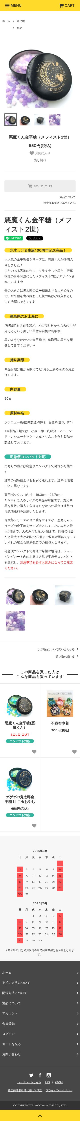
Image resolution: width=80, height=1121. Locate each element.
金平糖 (21, 21)
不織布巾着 (60, 723)
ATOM (59, 1082)
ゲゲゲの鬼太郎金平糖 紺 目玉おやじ (20, 799)
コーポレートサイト (29, 1082)
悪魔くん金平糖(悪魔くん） (20, 725)
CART (70, 5)
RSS (47, 1082)
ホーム (6, 21)
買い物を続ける (65, 656)
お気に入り (42, 153)
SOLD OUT (42, 186)
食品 (19, 28)
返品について (68, 197)
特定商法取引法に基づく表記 (25, 1090)
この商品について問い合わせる (56, 649)
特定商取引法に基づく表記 (60, 202)
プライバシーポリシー (59, 1090)
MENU (16, 5)
